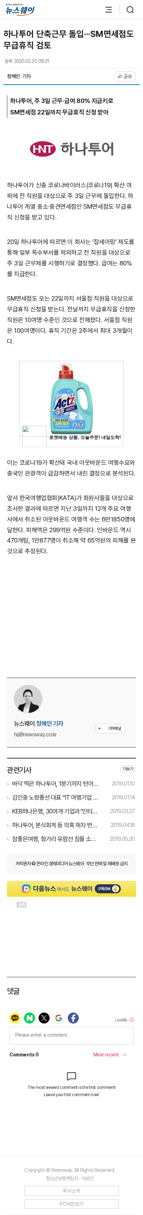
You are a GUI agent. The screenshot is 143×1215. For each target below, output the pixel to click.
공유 (128, 76)
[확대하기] (71, 133)
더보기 (128, 768)
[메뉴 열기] (105, 9)
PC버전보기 (72, 1204)
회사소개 (71, 1191)
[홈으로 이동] (20, 9)
